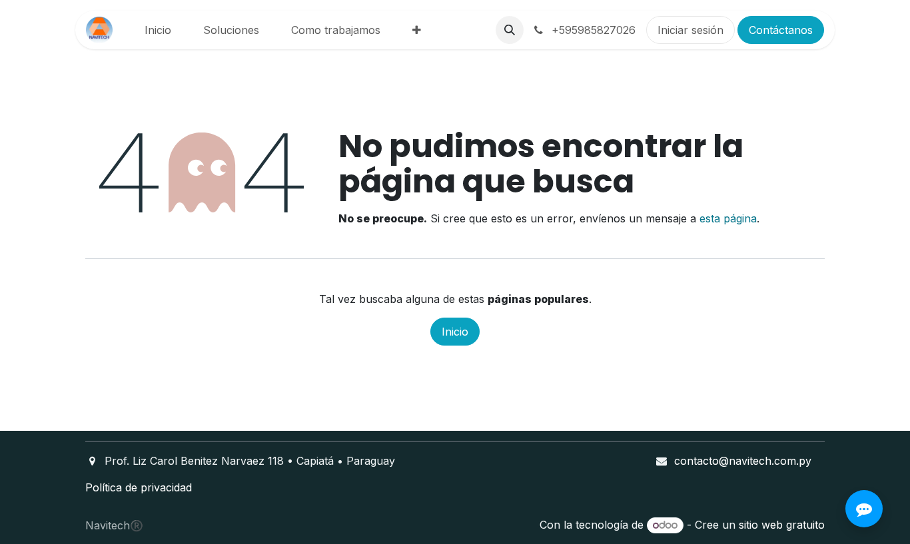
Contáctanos (781, 30)
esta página (728, 218)
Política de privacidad (138, 487)
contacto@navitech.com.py (742, 460)
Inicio (455, 331)
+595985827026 (592, 30)
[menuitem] (158, 30)
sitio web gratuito (782, 524)
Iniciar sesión (690, 30)
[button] (510, 30)
